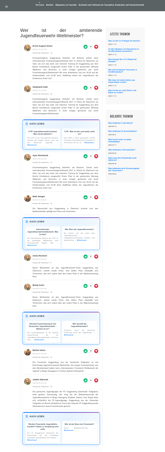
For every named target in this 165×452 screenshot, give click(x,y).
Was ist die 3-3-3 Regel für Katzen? (124, 41)
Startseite (40, 4)
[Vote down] (96, 47)
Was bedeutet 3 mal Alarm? (120, 123)
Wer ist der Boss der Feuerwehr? (79, 424)
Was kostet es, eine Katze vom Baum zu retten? (122, 91)
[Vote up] (86, 47)
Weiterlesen (89, 142)
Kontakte (50, 4)
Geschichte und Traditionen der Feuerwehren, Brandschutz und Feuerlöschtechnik (111, 4)
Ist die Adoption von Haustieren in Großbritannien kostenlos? (123, 50)
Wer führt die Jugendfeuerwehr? (79, 229)
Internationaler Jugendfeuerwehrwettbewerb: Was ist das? (42, 231)
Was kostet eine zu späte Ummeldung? (119, 140)
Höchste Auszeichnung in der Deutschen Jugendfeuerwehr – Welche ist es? (43, 326)
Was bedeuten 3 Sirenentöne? (121, 150)
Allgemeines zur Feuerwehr (66, 4)
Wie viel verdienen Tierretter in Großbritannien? (122, 71)
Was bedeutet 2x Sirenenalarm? (122, 131)
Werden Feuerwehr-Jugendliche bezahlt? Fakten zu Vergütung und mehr (42, 426)
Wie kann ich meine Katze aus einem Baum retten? (121, 81)
